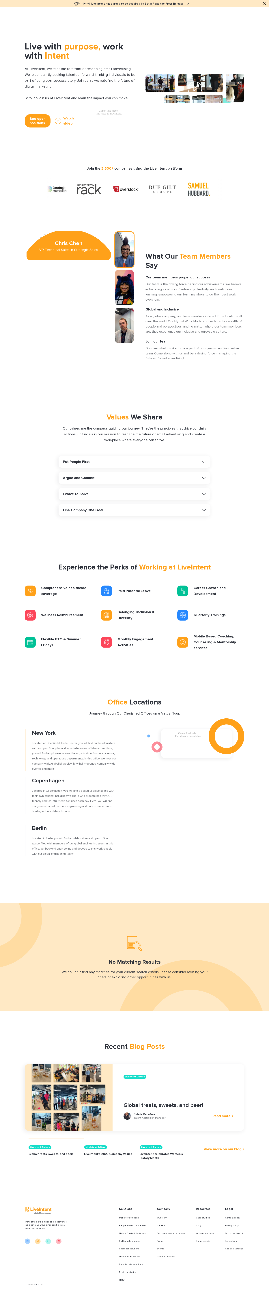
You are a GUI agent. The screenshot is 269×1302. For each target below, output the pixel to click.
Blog (198, 1225)
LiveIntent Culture (135, 1076)
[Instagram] (58, 1243)
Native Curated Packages (132, 1233)
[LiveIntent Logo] (47, 1210)
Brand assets (203, 1241)
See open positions (38, 120)
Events (160, 1248)
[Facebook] (27, 1243)
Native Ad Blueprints (129, 1256)
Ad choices (231, 1241)
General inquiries (166, 1256)
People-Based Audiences (132, 1225)
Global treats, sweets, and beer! (163, 1105)
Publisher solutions (129, 1248)
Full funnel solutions (129, 1241)
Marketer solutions (129, 1217)
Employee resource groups (171, 1233)
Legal (229, 1209)
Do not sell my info (234, 1233)
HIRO (122, 1280)
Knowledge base (205, 1233)
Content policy (232, 1217)
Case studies (203, 1217)
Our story (162, 1217)
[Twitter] (38, 1243)
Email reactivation (128, 1272)
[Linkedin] (48, 1243)
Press (160, 1241)
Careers (161, 1225)
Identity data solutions (131, 1264)
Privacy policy (232, 1225)
